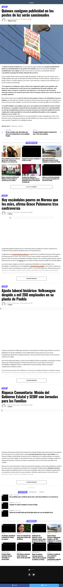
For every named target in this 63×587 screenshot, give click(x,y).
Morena (21, 260)
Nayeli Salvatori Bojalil (37, 266)
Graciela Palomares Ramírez (20, 254)
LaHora (10, 214)
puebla (21, 126)
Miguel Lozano (12, 20)
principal (14, 126)
